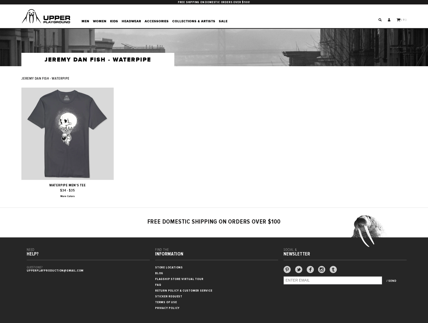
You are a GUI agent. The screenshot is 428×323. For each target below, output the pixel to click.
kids (114, 21)
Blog (159, 273)
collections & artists (193, 21)
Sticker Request (168, 296)
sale (223, 21)
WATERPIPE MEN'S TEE (67, 185)
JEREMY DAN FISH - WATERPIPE (45, 78)
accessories (157, 21)
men (85, 21)
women (100, 21)
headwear (131, 21)
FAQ (158, 285)
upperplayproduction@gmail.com (55, 270)
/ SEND (392, 280)
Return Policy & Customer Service (183, 290)
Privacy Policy (167, 308)
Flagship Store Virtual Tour (179, 279)
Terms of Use (166, 302)
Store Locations (169, 267)
